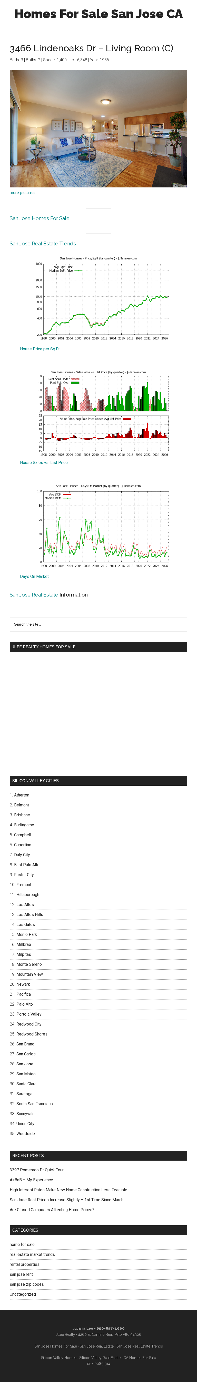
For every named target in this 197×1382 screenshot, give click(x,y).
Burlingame (24, 825)
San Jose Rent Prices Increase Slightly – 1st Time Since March (66, 1199)
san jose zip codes (27, 1284)
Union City (25, 1123)
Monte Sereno (29, 964)
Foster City (24, 874)
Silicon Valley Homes (58, 1358)
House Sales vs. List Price (44, 462)
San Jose (24, 1064)
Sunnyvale (25, 1113)
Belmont (21, 805)
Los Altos (25, 904)
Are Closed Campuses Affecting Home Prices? (52, 1209)
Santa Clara (26, 1083)
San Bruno (25, 1044)
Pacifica (23, 994)
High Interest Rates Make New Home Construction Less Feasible (68, 1189)
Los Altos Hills (29, 914)
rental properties (25, 1264)
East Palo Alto (27, 864)
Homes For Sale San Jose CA (98, 14)
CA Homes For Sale (139, 1358)
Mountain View (29, 974)
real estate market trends (32, 1254)
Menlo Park (26, 934)
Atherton (21, 795)
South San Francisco (34, 1103)
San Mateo (26, 1073)
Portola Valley (29, 1014)
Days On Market (34, 576)
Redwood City (29, 1024)
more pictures (22, 192)
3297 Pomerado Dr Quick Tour (37, 1169)
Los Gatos (25, 924)
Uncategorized (23, 1294)
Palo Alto (24, 1004)
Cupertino (22, 844)
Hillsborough (27, 894)
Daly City (22, 854)
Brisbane (22, 815)
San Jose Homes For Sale (40, 218)
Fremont (23, 884)
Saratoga (24, 1093)
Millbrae (23, 944)
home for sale (22, 1244)
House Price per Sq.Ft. (40, 349)
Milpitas (23, 954)
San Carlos (26, 1054)
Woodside (25, 1133)
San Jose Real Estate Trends (43, 244)
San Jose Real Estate (34, 595)
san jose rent (21, 1274)
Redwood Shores (31, 1034)
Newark (23, 984)
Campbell (22, 834)
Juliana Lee (83, 1328)
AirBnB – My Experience (31, 1179)
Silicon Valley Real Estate (100, 1358)
